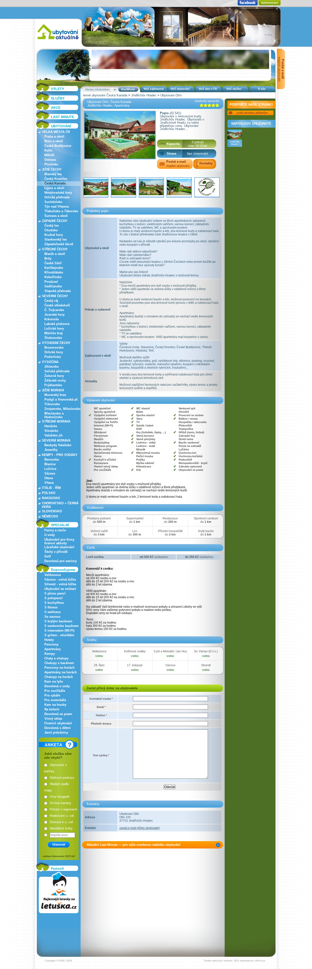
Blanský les (53, 174)
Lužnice (50, 469)
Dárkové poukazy (62, 777)
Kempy (49, 654)
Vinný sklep (53, 718)
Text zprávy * (101, 755)
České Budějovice (57, 146)
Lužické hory (54, 328)
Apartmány (52, 649)
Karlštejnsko (53, 268)
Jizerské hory (54, 314)
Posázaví (51, 281)
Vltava (49, 482)
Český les (51, 225)
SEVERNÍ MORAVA (56, 440)
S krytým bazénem (58, 621)
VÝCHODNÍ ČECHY (56, 343)
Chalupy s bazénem (59, 663)
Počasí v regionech (63, 809)
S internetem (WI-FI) (59, 630)
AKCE (55, 108)
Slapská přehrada (57, 291)
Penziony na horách (59, 667)
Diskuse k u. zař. (62, 822)
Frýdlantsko (53, 385)
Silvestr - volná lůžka (60, 584)
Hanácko (50, 426)
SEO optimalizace (244, 960)
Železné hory (54, 376)
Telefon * (101, 715)
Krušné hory (53, 235)
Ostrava (50, 160)
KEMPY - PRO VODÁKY (60, 455)
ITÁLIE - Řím (51, 488)
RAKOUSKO (51, 498)
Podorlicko (52, 357)
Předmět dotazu (101, 723)
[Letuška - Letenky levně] (59, 892)
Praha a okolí (54, 136)
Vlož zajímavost (154, 88)
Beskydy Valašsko (57, 445)
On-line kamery (60, 803)
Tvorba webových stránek (218, 960)
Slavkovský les (55, 239)
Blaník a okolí (54, 254)
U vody (49, 535)
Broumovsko (54, 347)
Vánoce (170, 665)
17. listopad (134, 665)
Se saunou (52, 616)
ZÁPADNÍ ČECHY (55, 221)
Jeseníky (51, 450)
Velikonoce (52, 575)
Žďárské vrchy (55, 380)
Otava (48, 478)
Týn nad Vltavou (56, 206)
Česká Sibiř (53, 263)
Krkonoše (51, 319)
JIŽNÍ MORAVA (53, 390)
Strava (171, 153)
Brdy (47, 258)
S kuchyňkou (54, 603)
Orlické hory (53, 352)
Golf (47, 556)
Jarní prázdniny (56, 732)
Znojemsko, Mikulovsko (62, 409)
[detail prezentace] (218, 845)
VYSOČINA (50, 362)
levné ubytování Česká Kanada (105, 95)
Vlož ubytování (180, 88)
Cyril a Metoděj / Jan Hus (170, 651)
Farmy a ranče (55, 530)
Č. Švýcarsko (54, 310)
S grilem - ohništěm (59, 635)
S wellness (52, 612)
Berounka (51, 459)
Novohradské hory (58, 192)
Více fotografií (60, 796)
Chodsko (51, 230)
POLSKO (48, 493)
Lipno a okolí (54, 188)
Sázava (49, 473)
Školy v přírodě (56, 552)
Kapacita (173, 144)
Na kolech (51, 709)
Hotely (49, 640)
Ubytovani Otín (171, 95)
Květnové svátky (135, 651)
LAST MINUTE (62, 117)
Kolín (48, 150)
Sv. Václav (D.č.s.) (206, 651)
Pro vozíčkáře (54, 691)
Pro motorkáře (55, 700)
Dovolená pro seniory (60, 561)
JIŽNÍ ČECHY (52, 169)
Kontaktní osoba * (101, 698)
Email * (101, 707)
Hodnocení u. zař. (62, 816)
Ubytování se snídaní (60, 589)
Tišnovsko (52, 404)
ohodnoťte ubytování (207, 101)
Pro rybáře (52, 695)
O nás (261, 88)
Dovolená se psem (58, 714)
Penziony (51, 644)
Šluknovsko (53, 338)
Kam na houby (55, 705)
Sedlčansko (53, 286)
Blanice (50, 464)
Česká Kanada (55, 183)
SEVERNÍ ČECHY (55, 296)
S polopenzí (53, 598)
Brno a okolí (53, 141)
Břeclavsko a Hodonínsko (54, 415)
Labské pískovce (56, 324)
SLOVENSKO (52, 511)
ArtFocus (260, 960)
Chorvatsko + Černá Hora (60, 505)
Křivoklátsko (53, 272)
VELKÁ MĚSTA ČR (56, 132)
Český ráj (51, 301)
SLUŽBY (58, 98)
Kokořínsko (53, 277)
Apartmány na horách (60, 672)
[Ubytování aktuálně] (58, 40)
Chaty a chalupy (56, 658)
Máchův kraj (53, 333)
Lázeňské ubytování (59, 547)
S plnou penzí (55, 593)
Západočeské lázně (58, 244)
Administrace (269, 2)
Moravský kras (55, 395)
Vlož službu (233, 88)
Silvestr (206, 665)
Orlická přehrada (56, 197)
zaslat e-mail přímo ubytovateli (139, 828)
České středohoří (57, 305)
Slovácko (51, 431)
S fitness (51, 607)
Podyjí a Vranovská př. (61, 399)
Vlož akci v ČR (208, 88)
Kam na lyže (53, 681)
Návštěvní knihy (61, 828)
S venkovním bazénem (61, 626)
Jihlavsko (51, 366)
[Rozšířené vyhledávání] (128, 89)
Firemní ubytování (58, 723)
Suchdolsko (53, 202)
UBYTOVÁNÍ (61, 126)
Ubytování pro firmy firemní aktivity (59, 541)
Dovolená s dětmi (57, 728)
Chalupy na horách (58, 677)
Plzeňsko (51, 164)
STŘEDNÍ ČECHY (55, 249)
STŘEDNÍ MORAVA (56, 421)
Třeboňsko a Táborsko (61, 211)
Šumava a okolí (56, 216)
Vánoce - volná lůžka (60, 579)
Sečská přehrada (56, 371)
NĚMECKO (50, 516)
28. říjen (99, 665)
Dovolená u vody (57, 686)
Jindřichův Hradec (143, 95)
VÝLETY (57, 89)
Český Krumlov (55, 179)
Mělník (49, 155)
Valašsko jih (53, 435)
